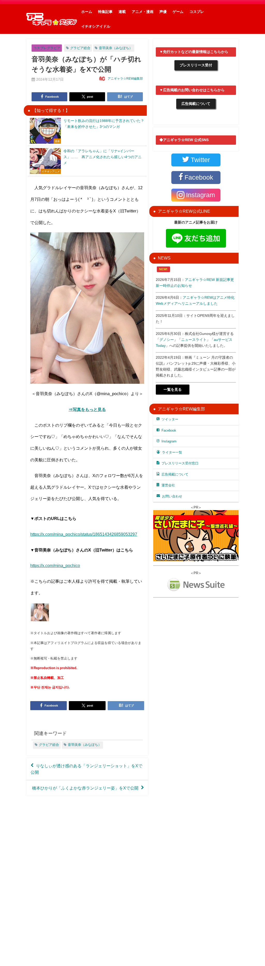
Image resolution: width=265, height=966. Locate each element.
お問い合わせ (172, 496)
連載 (122, 11)
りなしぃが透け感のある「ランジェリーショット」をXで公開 (86, 768)
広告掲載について (195, 104)
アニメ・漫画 (142, 11)
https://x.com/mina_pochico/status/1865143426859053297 (83, 534)
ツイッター (169, 419)
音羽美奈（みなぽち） (115, 48)
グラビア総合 (80, 48)
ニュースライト (194, 339)
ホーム (86, 11)
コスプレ (196, 11)
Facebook (168, 430)
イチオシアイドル (95, 26)
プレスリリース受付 (196, 65)
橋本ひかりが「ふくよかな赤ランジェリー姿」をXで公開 (85, 788)
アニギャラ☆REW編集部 (125, 78)
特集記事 (105, 11)
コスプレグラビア (46, 48)
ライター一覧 (172, 452)
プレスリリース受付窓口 (179, 463)
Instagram (168, 441)
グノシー (166, 339)
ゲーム (178, 11)
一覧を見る (173, 389)
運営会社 (168, 485)
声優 (163, 11)
